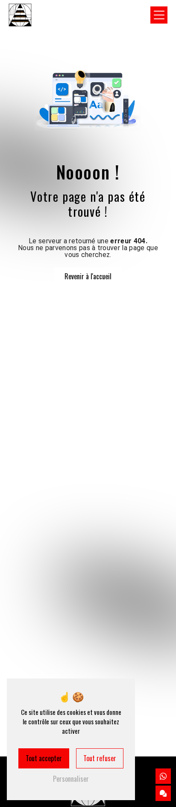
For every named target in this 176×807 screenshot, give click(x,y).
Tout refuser (99, 758)
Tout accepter (44, 758)
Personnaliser (71, 779)
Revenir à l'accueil (88, 276)
